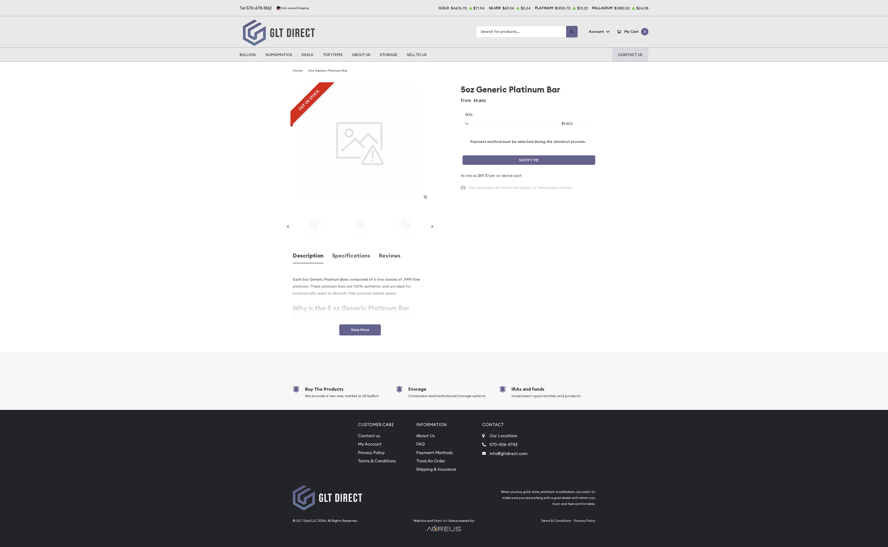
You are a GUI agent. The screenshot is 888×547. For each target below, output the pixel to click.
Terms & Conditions (377, 461)
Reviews (390, 255)
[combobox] (521, 31)
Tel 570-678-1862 (256, 8)
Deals (307, 54)
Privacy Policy (371, 452)
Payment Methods (434, 452)
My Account (370, 444)
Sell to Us (417, 54)
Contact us (369, 435)
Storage (388, 54)
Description (308, 255)
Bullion (248, 54)
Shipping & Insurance (436, 469)
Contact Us (630, 54)
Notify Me (529, 160)
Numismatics (278, 54)
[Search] (572, 31)
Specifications (351, 255)
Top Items (332, 54)
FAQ (420, 444)
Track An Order (430, 461)
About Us (361, 54)
